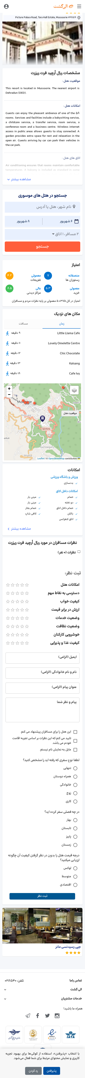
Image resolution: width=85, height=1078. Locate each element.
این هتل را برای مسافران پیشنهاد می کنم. (45, 732)
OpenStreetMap (56, 458)
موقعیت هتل (70, 413)
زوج (68, 793)
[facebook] (37, 1016)
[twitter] (47, 1016)
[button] (34, 403)
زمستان (66, 845)
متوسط (66, 876)
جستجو (42, 247)
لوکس (67, 868)
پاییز (68, 836)
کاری (68, 801)
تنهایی (67, 768)
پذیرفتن (52, 1071)
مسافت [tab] (23, 324)
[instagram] (57, 1016)
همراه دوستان (62, 776)
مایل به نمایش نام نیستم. (55, 749)
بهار (68, 820)
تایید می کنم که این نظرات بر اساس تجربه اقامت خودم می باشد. (41, 740)
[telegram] (28, 1016)
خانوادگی (65, 785)
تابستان (66, 828)
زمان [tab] (61, 324)
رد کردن (33, 1071)
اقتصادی (65, 885)
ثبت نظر (42, 896)
